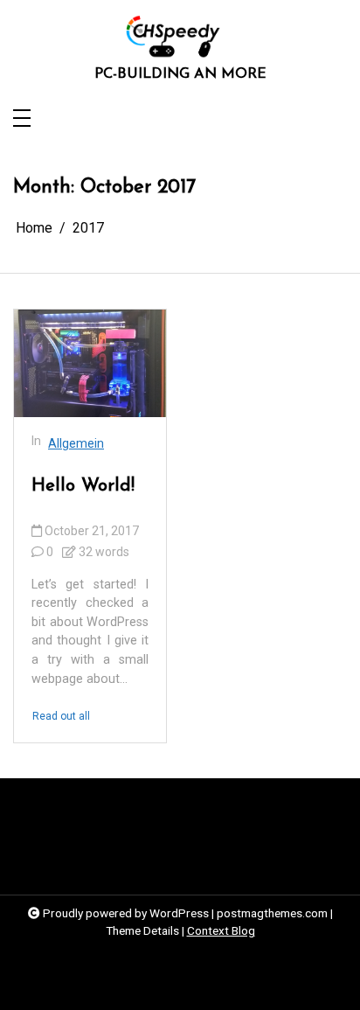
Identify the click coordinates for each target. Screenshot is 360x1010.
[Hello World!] (90, 364)
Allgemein (76, 443)
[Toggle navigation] (22, 119)
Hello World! (83, 486)
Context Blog (221, 930)
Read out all (61, 716)
